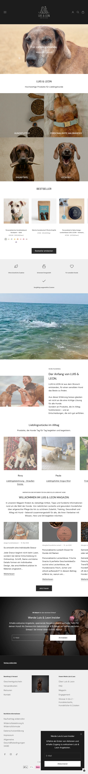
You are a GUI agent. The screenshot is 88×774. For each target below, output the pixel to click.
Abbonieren (63, 764)
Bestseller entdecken (44, 251)
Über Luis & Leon (66, 681)
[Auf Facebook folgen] (5, 754)
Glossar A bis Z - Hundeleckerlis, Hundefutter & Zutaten (69, 702)
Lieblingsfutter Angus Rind (58, 481)
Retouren (8, 690)
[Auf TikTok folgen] (17, 754)
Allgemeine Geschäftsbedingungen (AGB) (14, 742)
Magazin (62, 690)
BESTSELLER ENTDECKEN (44, 52)
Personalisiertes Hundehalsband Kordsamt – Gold (16, 231)
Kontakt (7, 694)
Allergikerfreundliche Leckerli (51, 545)
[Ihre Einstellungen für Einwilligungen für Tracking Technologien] (84, 770)
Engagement (64, 694)
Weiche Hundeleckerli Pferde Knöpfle (44, 230)
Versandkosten (10, 686)
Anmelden (63, 638)
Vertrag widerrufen (10, 663)
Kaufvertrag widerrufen (14, 719)
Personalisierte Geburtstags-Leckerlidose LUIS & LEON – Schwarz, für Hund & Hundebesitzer (72, 231)
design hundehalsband (11, 543)
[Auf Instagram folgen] (11, 754)
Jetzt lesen (44, 588)
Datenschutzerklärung (14, 731)
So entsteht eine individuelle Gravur (20, 547)
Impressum (9, 735)
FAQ (60, 686)
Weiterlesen (9, 574)
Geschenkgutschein (13, 681)
